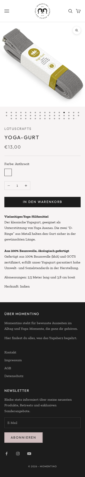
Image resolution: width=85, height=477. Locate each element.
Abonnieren (23, 437)
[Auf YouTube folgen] (29, 453)
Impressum (13, 360)
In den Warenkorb (42, 202)
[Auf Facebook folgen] (6, 453)
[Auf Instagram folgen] (18, 453)
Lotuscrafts (17, 128)
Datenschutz (13, 376)
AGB (7, 368)
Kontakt (10, 352)
